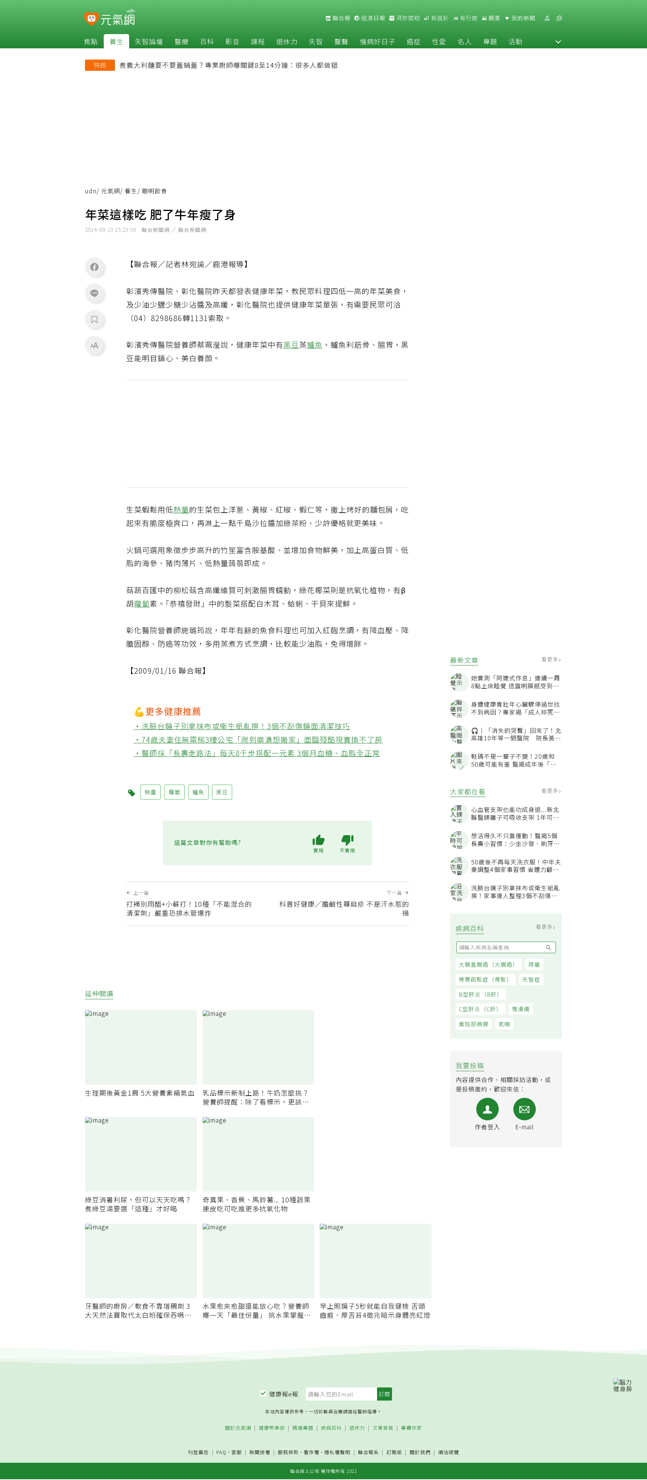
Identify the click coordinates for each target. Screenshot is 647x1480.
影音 (232, 41)
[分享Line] (94, 293)
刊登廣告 (198, 1452)
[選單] (559, 18)
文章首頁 (383, 1428)
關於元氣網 (238, 1428)
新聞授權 (259, 1452)
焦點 (91, 41)
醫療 (181, 41)
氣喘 (504, 1024)
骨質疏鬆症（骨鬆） (486, 979)
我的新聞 (522, 18)
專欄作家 (411, 1428)
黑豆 (291, 344)
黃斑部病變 (474, 1024)
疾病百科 (331, 1428)
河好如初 (407, 18)
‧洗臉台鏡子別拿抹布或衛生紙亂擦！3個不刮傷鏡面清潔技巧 (242, 726)
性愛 (439, 41)
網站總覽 (448, 1452)
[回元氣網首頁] (117, 18)
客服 (236, 1452)
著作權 (311, 1452)
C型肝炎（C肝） (480, 1009)
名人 (465, 41)
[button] (558, 41)
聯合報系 (368, 1452)
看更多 (550, 659)
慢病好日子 (377, 41)
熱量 (181, 509)
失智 (316, 41)
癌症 (414, 41)
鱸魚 (315, 344)
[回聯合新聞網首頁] (91, 19)
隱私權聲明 (337, 1452)
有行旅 (468, 18)
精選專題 (302, 1428)
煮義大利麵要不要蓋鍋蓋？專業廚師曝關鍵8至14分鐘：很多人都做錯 (228, 65)
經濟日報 (372, 18)
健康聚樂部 (272, 1428)
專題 (490, 41)
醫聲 (341, 41)
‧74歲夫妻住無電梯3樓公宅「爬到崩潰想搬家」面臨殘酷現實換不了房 (258, 739)
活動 (515, 41)
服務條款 (288, 1452)
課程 (258, 41)
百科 (207, 41)
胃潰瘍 (521, 1009)
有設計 (439, 18)
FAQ (221, 1452)
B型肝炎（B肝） (481, 994)
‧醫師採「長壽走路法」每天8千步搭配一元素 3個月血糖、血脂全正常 (257, 752)
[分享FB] (94, 266)
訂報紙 (394, 1452)
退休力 (287, 41)
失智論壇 (149, 41)
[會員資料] (547, 18)
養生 (116, 41)
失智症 (531, 979)
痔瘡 (534, 964)
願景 (494, 18)
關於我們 (420, 1452)
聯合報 (340, 18)
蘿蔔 (142, 603)
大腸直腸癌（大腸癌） (489, 964)
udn (91, 191)
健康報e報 (283, 1394)
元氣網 (110, 191)
